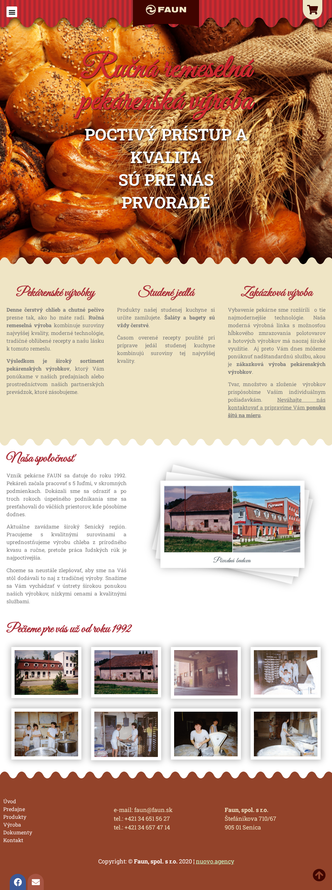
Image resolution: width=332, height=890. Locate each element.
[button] (11, 11)
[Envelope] (36, 882)
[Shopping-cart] (312, 9)
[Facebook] (18, 882)
